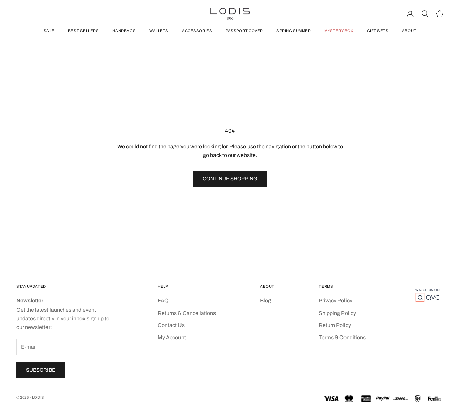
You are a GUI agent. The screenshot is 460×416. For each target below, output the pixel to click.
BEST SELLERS (83, 31)
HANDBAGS (124, 31)
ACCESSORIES (197, 31)
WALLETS (158, 31)
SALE (49, 31)
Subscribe (40, 370)
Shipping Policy (337, 313)
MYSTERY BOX (338, 31)
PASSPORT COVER (244, 31)
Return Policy (335, 325)
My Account (172, 337)
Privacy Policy (335, 300)
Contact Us (171, 325)
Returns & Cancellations (187, 313)
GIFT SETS (378, 31)
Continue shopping (230, 178)
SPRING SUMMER (293, 31)
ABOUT (409, 31)
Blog (265, 300)
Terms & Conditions (342, 337)
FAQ (163, 300)
